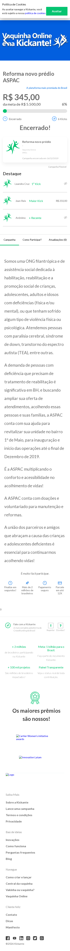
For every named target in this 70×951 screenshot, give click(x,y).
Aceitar (57, 11)
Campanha (9, 239)
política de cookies (35, 13)
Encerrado (15, 119)
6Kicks (62, 119)
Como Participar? (32, 239)
